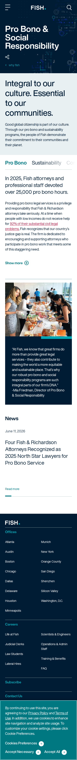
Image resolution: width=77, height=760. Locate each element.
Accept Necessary (19, 752)
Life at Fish (12, 634)
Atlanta (9, 542)
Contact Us (13, 696)
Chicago (10, 571)
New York (47, 551)
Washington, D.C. (52, 600)
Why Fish (14, 65)
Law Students (14, 654)
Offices (10, 531)
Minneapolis (13, 610)
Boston (10, 561)
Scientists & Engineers (56, 634)
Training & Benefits (53, 658)
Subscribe (13, 682)
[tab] (16, 162)
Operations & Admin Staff (54, 646)
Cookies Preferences (21, 743)
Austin (9, 551)
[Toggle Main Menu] (8, 8)
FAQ (44, 668)
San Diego (48, 571)
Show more (14, 262)
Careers (11, 624)
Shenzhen (48, 581)
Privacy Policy (38, 713)
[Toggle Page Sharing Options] (7, 57)
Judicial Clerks (14, 644)
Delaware (11, 591)
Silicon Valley (49, 591)
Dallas (9, 581)
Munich (46, 542)
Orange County (51, 561)
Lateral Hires (13, 663)
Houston (10, 600)
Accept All (52, 752)
